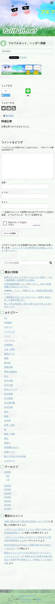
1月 (8, 480)
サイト (4, 202)
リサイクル (9, 340)
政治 (6, 412)
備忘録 (7, 363)
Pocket (23, 57)
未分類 (7, 420)
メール (5, 192)
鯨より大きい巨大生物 (14, 456)
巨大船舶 (8, 398)
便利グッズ (9, 354)
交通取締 (8, 345)
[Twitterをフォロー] (3, 108)
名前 (4, 182)
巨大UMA (8, 380)
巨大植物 (8, 394)
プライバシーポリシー (27, 595)
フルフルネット (25, 599)
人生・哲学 (9, 349)
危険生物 (8, 367)
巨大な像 (8, 385)
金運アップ (9, 452)
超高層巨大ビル (11, 447)
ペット (7, 336)
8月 (8, 476)
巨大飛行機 (9, 403)
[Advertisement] (15, 578)
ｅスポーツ (9, 461)
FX (5, 318)
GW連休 (8, 322)
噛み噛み (10, 115)
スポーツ (8, 327)
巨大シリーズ (10, 389)
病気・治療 (9, 434)
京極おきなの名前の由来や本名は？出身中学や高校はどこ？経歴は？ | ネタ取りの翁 (28, 559)
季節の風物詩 (10, 372)
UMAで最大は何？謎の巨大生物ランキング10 (26, 521)
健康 (6, 358)
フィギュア (9, 331)
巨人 (6, 376)
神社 (6, 438)
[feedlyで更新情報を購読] (8, 108)
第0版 (39, 599)
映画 (6, 416)
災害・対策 (9, 425)
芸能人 (7, 443)
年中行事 (8, 407)
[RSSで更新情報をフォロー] (13, 108)
